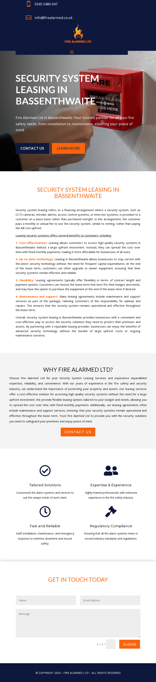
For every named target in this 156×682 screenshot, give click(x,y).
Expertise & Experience (111, 485)
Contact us (32, 148)
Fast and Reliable (45, 526)
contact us (78, 432)
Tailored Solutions (45, 485)
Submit (129, 644)
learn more (68, 148)
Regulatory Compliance (111, 526)
